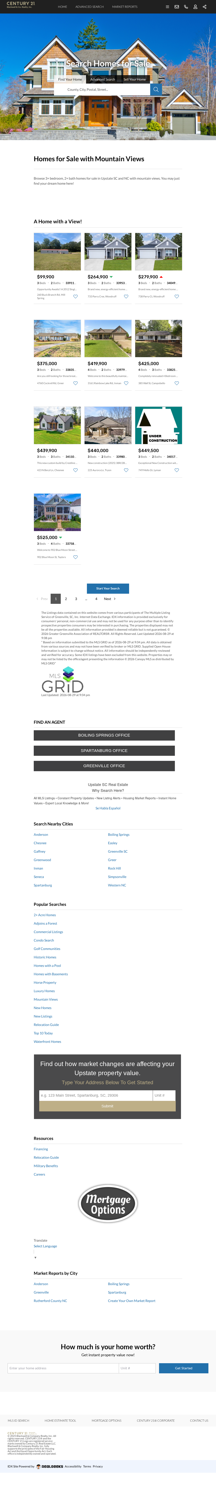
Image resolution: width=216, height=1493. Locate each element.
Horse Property (45, 982)
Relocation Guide (46, 1025)
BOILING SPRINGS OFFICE (104, 735)
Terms (87, 1466)
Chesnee (40, 843)
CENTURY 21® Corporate (156, 1420)
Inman (38, 868)
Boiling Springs (119, 834)
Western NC (117, 885)
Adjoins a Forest (45, 923)
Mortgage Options (106, 1420)
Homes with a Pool (47, 965)
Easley (112, 843)
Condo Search (44, 940)
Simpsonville (117, 877)
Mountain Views (46, 999)
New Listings (43, 1016)
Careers (39, 1174)
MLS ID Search (18, 1420)
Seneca (39, 877)
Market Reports (124, 6)
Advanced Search (90, 6)
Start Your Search (108, 588)
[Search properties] (156, 89)
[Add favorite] (75, 296)
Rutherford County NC (50, 1301)
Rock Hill (114, 868)
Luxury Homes (44, 991)
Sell (135, 79)
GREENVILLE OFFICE (104, 766)
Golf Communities (47, 949)
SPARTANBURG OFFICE (104, 750)
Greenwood (42, 860)
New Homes (42, 1008)
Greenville (41, 1292)
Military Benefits (46, 1166)
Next (107, 599)
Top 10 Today (43, 1033)
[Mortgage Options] (108, 1204)
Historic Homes (45, 957)
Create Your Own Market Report (131, 1301)
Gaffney (39, 851)
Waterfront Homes (47, 1041)
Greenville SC (118, 851)
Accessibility (73, 1466)
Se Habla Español (108, 808)
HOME (62, 6)
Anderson (41, 834)
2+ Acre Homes (45, 915)
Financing (41, 1149)
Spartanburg (43, 885)
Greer (112, 860)
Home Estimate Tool (60, 1420)
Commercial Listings (48, 932)
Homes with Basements (51, 974)
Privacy (98, 1466)
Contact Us (199, 1420)
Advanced (102, 79)
